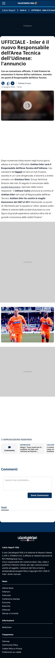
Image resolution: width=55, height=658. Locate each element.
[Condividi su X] (12, 83)
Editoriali (6, 609)
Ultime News (7, 588)
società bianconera (10, 186)
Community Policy (10, 645)
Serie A (23, 10)
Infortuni (6, 591)
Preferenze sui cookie (11, 652)
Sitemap (5, 641)
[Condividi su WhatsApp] (3, 83)
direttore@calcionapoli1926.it (15, 571)
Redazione (6, 627)
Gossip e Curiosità (10, 613)
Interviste (6, 595)
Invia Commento (40, 495)
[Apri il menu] (3, 3)
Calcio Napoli (8, 10)
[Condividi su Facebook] (8, 83)
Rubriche (6, 606)
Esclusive (6, 602)
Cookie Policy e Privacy (12, 648)
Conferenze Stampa (11, 599)
